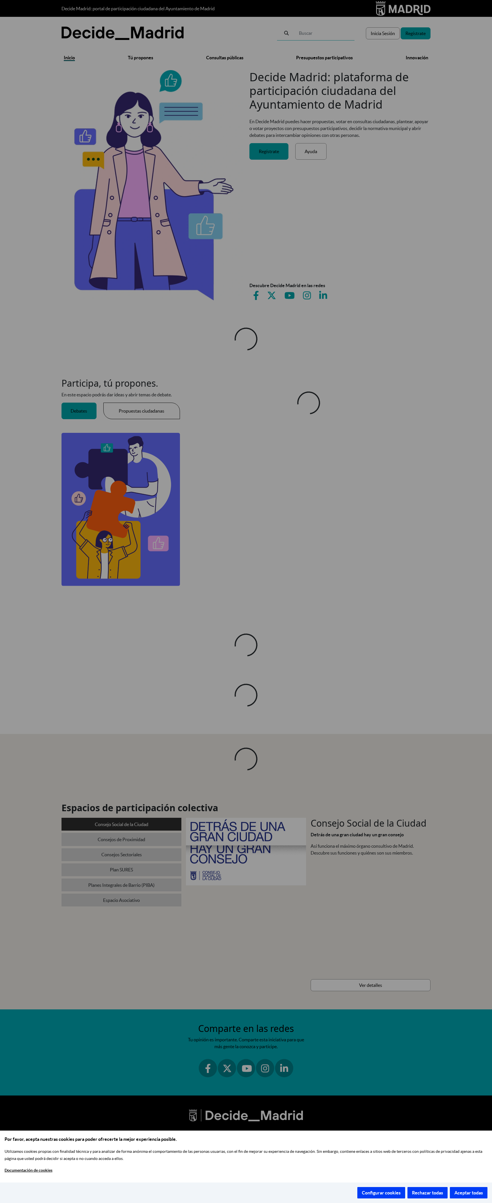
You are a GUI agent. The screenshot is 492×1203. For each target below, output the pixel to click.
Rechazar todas (427, 1192)
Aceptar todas (468, 1192)
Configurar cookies (381, 1192)
